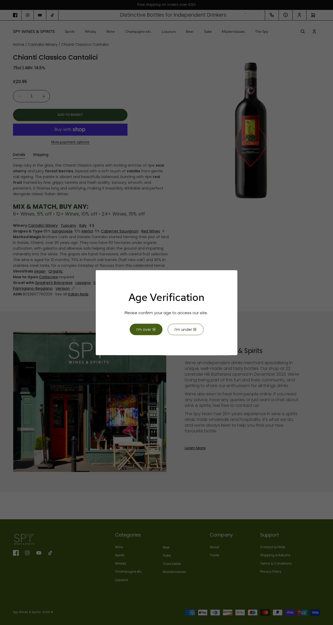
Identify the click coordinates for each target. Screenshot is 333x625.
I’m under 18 (185, 329)
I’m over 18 (146, 329)
